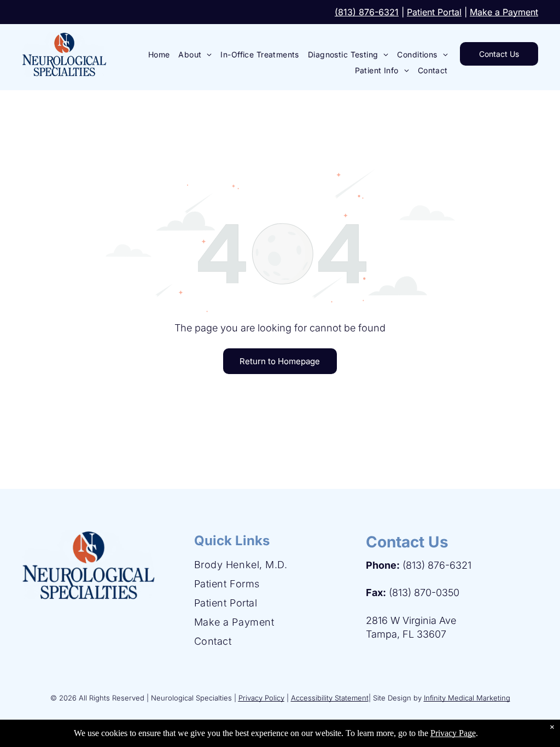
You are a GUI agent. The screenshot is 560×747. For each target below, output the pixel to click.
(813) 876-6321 (367, 12)
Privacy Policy (261, 697)
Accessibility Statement (330, 697)
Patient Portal (434, 12)
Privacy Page (453, 733)
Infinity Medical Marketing (467, 697)
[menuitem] (159, 54)
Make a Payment (504, 12)
